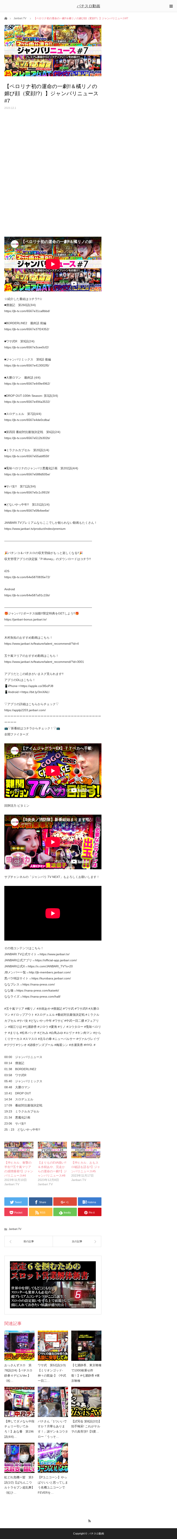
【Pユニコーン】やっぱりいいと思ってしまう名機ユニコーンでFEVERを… (53, 1485)
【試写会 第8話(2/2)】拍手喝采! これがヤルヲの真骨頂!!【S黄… (86, 1426)
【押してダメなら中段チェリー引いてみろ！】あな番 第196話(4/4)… (19, 1429)
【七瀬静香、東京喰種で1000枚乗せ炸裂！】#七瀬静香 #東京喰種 (86, 1372)
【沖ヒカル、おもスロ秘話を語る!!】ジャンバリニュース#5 (85, 1167)
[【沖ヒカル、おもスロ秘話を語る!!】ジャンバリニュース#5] (85, 1150)
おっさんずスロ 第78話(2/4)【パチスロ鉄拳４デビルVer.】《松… (18, 1372)
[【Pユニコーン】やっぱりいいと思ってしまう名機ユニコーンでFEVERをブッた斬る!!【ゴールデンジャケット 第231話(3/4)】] (53, 1458)
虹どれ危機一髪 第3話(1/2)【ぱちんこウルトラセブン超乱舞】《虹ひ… (19, 1485)
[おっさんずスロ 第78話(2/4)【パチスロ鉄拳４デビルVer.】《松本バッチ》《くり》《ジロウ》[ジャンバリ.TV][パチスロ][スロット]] (19, 1346)
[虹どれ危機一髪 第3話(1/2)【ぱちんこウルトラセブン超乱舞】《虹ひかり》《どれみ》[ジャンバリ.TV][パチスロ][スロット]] (19, 1458)
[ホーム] (5, 18)
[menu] (171, 6)
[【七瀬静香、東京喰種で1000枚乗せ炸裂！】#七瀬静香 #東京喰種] (86, 1346)
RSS (88, 1520)
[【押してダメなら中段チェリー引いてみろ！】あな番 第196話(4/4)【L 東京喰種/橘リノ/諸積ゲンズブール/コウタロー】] (19, 1402)
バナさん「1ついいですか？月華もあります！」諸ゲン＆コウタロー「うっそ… (53, 1429)
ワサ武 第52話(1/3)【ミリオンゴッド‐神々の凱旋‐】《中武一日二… (52, 1372)
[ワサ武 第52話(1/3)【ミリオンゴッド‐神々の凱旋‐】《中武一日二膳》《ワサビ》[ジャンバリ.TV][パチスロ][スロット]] (53, 1346)
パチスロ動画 (88, 6)
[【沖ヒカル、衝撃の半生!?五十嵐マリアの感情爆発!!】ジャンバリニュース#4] (18, 1150)
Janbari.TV (20, 18)
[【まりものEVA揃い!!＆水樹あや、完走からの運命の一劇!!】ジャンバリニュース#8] (52, 1150)
